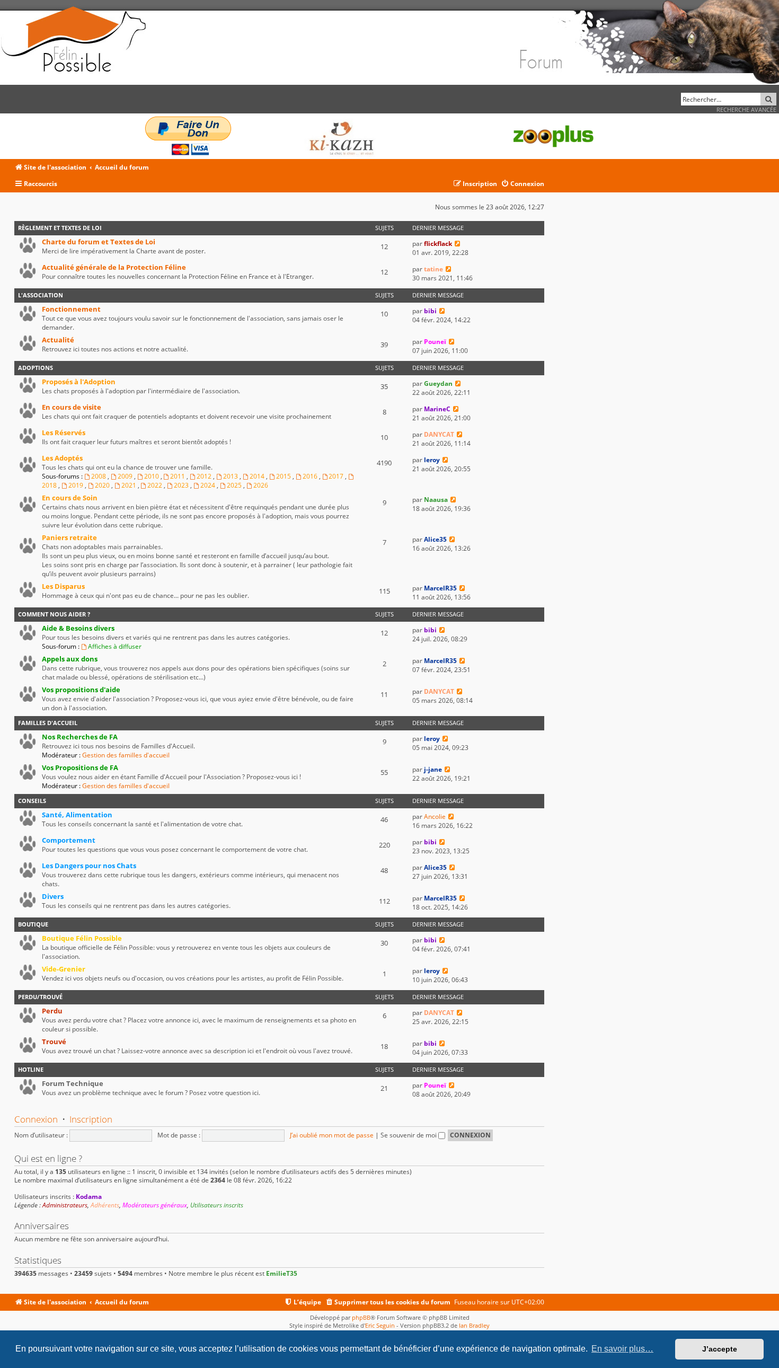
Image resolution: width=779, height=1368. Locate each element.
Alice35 (435, 539)
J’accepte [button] (719, 1349)
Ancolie (435, 816)
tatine (433, 268)
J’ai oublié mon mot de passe (332, 1135)
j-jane (433, 769)
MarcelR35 (440, 588)
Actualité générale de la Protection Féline (114, 267)
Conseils (32, 801)
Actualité (58, 340)
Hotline (30, 1069)
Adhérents (105, 1205)
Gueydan (438, 383)
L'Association (40, 295)
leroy (432, 459)
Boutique (33, 924)
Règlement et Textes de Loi (60, 228)
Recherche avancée (746, 109)
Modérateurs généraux (154, 1205)
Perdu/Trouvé (40, 997)
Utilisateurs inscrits (216, 1205)
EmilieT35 (281, 1273)
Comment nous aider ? (54, 614)
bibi (430, 310)
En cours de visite (71, 407)
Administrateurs (64, 1205)
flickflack (438, 243)
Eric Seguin (380, 1325)
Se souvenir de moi (409, 1135)
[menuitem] (522, 184)
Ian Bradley (474, 1325)
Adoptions (35, 368)
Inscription (90, 1119)
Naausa (436, 499)
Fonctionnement (71, 309)
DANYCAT (439, 434)
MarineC (437, 408)
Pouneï (435, 341)
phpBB (361, 1317)
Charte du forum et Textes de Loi (98, 241)
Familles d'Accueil (47, 723)
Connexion (36, 1119)
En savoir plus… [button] (622, 1348)
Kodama (89, 1196)
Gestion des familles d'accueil (126, 755)
